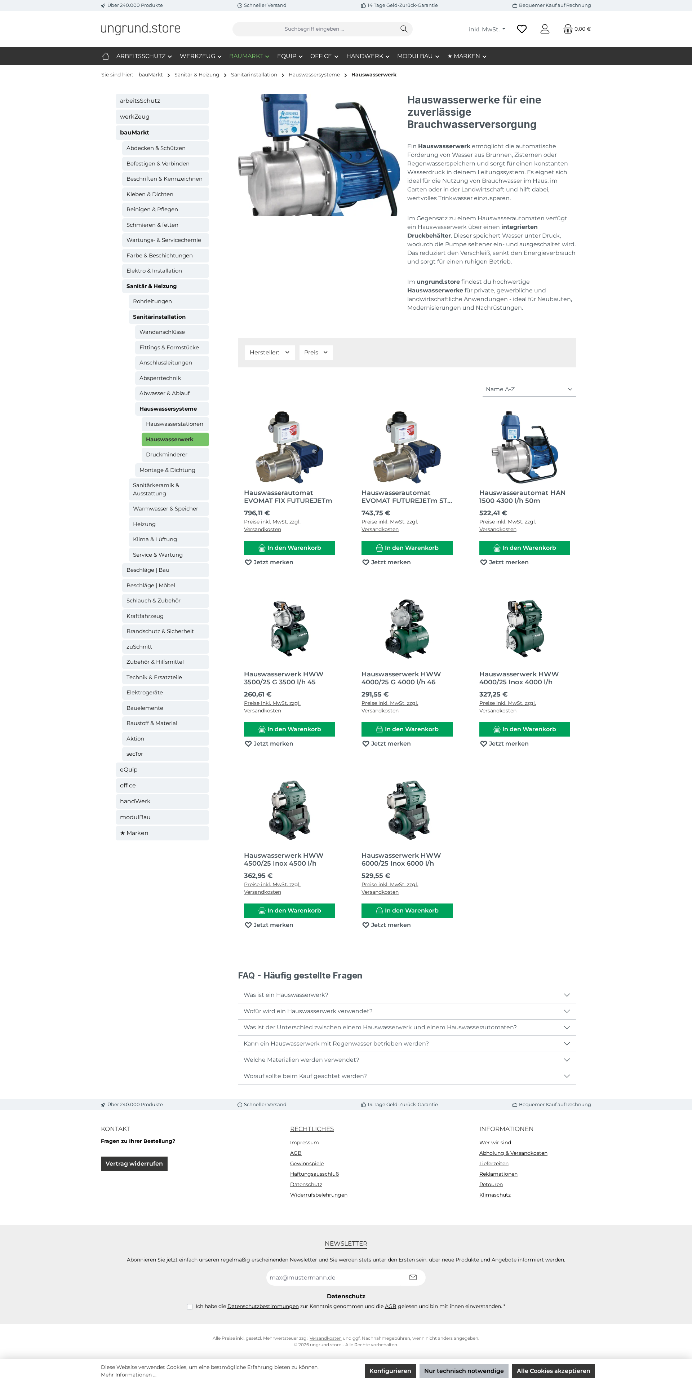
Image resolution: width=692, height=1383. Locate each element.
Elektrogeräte (145, 692)
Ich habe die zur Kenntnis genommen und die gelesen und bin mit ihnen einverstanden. (350, 1306)
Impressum (304, 1142)
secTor (135, 753)
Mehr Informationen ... (128, 1374)
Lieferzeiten (494, 1163)
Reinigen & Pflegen (152, 209)
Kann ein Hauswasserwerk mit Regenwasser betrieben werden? (336, 1043)
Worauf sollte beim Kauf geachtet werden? (305, 1076)
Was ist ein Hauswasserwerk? (286, 994)
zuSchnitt (139, 646)
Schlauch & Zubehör (154, 600)
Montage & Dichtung (167, 470)
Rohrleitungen (152, 301)
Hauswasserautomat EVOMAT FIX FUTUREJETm (288, 497)
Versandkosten (326, 1338)
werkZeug (135, 116)
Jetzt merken (272, 562)
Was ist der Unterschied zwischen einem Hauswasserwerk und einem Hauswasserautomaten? (380, 1027)
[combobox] (314, 29)
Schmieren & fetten (152, 224)
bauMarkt (134, 132)
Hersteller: (265, 352)
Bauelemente (145, 707)
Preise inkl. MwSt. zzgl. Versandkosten (272, 525)
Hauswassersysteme (168, 408)
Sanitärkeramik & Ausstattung (156, 489)
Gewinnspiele (307, 1163)
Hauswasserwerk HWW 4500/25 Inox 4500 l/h (284, 859)
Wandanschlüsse (162, 331)
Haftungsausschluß (314, 1174)
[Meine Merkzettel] (522, 29)
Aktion (135, 738)
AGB (296, 1153)
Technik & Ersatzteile (154, 677)
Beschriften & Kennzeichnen (165, 178)
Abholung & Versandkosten (513, 1153)
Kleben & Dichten (150, 194)
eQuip (129, 769)
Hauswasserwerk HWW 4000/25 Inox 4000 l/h (519, 678)
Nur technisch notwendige (464, 1370)
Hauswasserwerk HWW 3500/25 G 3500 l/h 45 (284, 678)
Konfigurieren (390, 1370)
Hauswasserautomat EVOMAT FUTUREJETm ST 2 (404, 497)
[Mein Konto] (545, 29)
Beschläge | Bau (148, 569)
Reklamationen (498, 1174)
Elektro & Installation (154, 270)
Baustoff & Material (152, 723)
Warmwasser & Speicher (165, 508)
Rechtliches (312, 1128)
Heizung (144, 524)
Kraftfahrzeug (145, 616)
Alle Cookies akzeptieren (553, 1370)
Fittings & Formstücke (169, 347)
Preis (312, 352)
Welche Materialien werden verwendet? (301, 1059)
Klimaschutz (495, 1195)
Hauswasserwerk (170, 439)
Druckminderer (166, 454)
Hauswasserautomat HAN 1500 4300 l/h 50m (522, 497)
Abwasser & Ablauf (164, 393)
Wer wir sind (495, 1142)
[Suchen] (404, 29)
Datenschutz (306, 1184)
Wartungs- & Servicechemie (164, 240)
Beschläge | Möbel (151, 585)
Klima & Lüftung (155, 539)
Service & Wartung (158, 554)
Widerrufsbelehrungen (318, 1195)
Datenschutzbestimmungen (263, 1306)
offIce (128, 785)
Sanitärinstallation (159, 316)
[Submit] (413, 1277)
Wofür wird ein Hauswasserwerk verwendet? (308, 1011)
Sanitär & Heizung (152, 286)
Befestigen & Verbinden (158, 163)
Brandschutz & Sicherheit (160, 631)
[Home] (105, 56)
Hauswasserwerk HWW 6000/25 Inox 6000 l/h (401, 859)
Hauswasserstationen (174, 423)
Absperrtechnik (160, 378)
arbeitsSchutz (140, 100)
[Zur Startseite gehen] (140, 29)
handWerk (135, 801)
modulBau (135, 817)
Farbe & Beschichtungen (160, 255)
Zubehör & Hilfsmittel (155, 661)
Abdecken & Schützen (156, 148)
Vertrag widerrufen (134, 1163)
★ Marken (134, 833)
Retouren (491, 1184)
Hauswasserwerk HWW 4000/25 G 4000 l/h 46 (401, 678)
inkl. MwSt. (485, 29)
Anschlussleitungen (165, 362)
